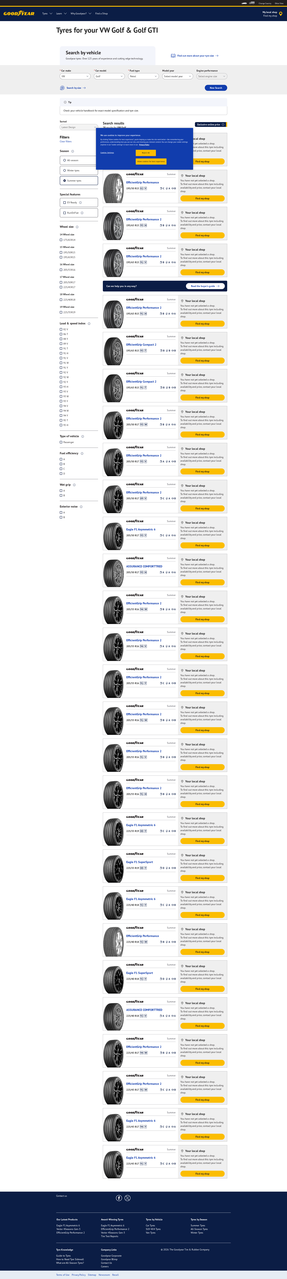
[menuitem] (244, 2)
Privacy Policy (144, 145)
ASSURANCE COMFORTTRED (144, 566)
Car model (101, 70)
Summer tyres (74, 180)
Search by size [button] (74, 87)
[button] (72, 151)
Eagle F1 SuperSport (139, 862)
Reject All (146, 153)
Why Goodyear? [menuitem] (78, 13)
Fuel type (135, 70)
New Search (216, 87)
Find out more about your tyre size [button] (195, 55)
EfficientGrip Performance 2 (143, 219)
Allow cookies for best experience (151, 161)
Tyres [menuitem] (45, 13)
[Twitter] (128, 1198)
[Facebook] (119, 1198)
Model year (168, 70)
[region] (144, 149)
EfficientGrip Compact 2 (141, 344)
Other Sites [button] (279, 3)
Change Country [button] (265, 3)
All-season (72, 160)
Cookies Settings (107, 153)
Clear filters (66, 141)
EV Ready (72, 202)
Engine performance (207, 70)
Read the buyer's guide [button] (203, 286)
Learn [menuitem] (59, 13)
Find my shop (202, 161)
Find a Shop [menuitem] (101, 13)
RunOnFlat (72, 212)
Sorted (63, 121)
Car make (66, 70)
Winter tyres (73, 170)
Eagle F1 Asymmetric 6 (140, 529)
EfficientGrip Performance (142, 182)
